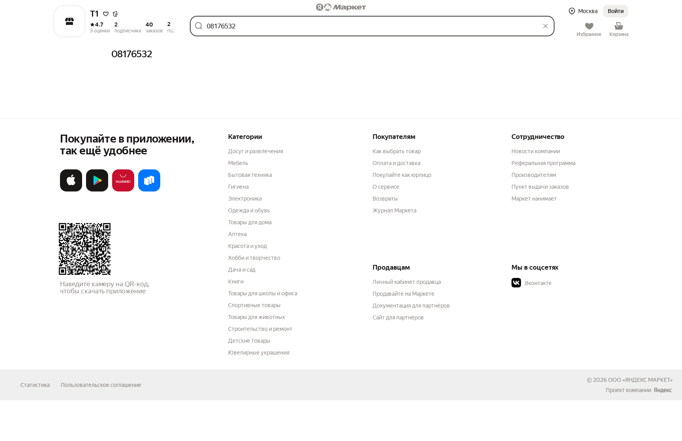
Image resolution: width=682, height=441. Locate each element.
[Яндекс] (663, 390)
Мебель (238, 163)
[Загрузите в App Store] (71, 190)
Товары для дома (250, 222)
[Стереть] (545, 26)
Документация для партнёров (411, 305)
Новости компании (536, 151)
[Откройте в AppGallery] (123, 190)
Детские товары (249, 341)
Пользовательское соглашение (101, 385)
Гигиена (238, 187)
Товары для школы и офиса (262, 293)
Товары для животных (256, 317)
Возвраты (385, 198)
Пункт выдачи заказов (540, 187)
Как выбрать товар (397, 151)
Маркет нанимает (534, 198)
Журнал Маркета (394, 210)
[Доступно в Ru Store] (149, 190)
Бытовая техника (250, 175)
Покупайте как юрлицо (402, 175)
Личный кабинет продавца (407, 282)
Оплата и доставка (396, 163)
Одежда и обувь (249, 210)
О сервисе (386, 187)
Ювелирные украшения (258, 352)
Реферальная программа (543, 163)
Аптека (237, 234)
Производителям (534, 175)
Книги (236, 281)
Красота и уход (247, 246)
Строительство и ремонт (260, 329)
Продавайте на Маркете (404, 294)
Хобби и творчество (254, 258)
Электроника (245, 198)
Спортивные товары (254, 305)
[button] (106, 14)
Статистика (35, 385)
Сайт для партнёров (398, 317)
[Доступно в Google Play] (97, 190)
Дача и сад (241, 269)
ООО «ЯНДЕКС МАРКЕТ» (640, 380)
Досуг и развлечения (255, 151)
